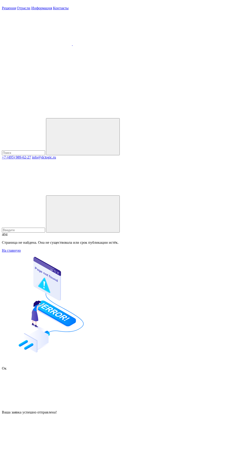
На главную (11, 250)
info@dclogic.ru (44, 157)
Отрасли (23, 8)
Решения (9, 8)
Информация (41, 8)
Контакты (61, 8)
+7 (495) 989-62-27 (16, 157)
